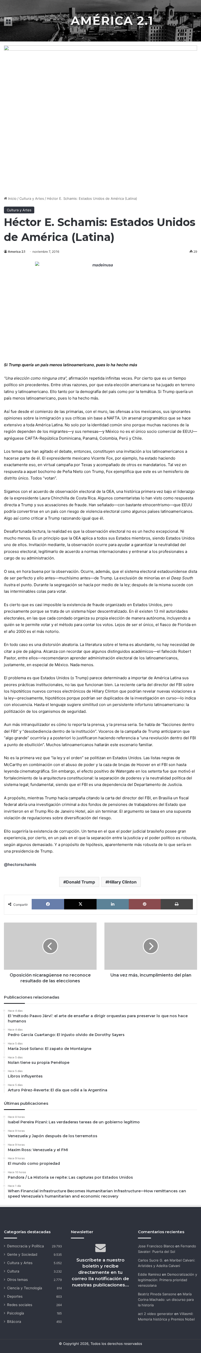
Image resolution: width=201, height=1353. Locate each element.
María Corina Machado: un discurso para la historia (166, 1299)
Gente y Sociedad (22, 1254)
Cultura (13, 1271)
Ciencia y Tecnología (24, 1288)
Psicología (15, 1313)
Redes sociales (19, 1305)
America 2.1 (16, 252)
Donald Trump (80, 882)
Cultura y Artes (31, 198)
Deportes (15, 1296)
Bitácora (14, 1321)
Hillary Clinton (122, 882)
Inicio (11, 198)
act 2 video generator (155, 1314)
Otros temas (17, 1279)
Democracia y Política (25, 1246)
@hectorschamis (20, 864)
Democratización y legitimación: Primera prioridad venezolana (167, 1279)
